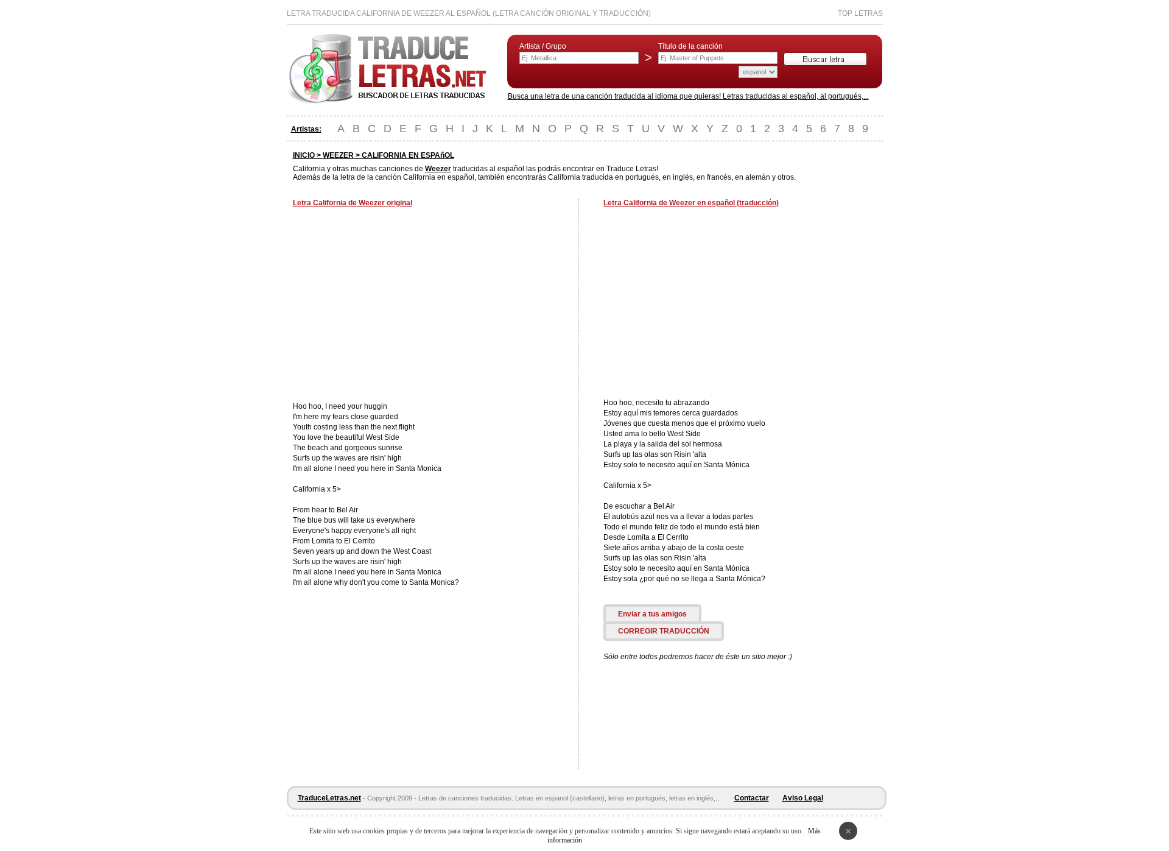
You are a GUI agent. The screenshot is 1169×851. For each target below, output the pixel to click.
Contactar (751, 798)
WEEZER (338, 155)
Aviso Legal (802, 798)
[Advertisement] (395, 306)
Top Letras (860, 13)
